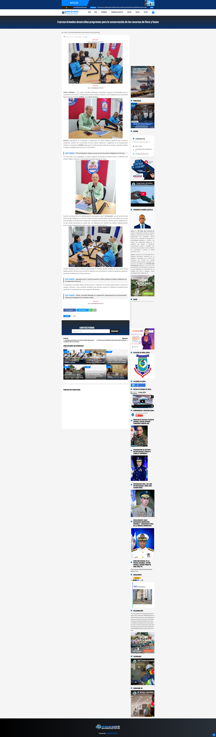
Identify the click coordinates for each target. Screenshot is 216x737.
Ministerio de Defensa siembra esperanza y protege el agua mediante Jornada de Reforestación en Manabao (117, 360)
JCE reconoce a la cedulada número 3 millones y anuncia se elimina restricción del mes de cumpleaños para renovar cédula (94, 7)
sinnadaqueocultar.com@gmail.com (143, 150)
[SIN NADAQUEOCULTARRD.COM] (108, 730)
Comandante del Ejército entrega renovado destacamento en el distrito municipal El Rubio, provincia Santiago (74, 376)
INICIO (89, 12)
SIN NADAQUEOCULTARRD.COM (111, 733)
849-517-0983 (138, 146)
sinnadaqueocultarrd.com (141, 154)
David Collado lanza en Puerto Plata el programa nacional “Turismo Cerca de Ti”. (145, 7)
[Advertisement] (136, 36)
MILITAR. (74, 316)
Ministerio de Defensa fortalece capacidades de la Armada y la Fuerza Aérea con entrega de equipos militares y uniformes (74, 360)
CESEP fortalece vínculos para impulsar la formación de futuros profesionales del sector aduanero (116, 376)
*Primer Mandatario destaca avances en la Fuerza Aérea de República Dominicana (100, 153)
